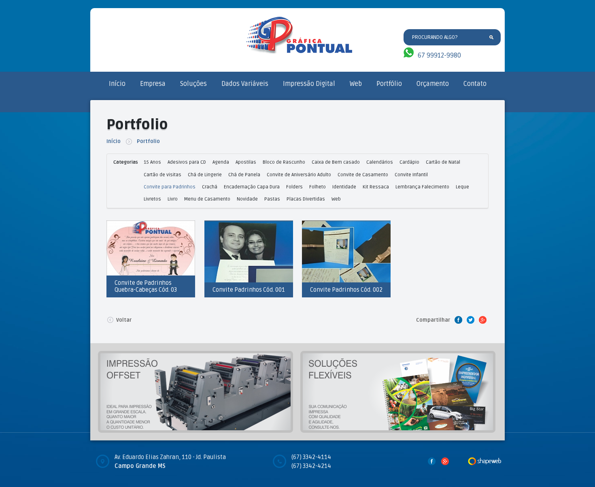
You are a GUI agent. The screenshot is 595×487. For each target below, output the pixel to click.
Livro (173, 199)
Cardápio (409, 162)
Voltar (124, 320)
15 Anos (152, 162)
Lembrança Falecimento (422, 187)
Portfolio (148, 141)
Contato (475, 84)
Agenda (220, 162)
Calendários (379, 162)
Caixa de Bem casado (336, 162)
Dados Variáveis (244, 84)
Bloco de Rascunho (284, 162)
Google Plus (482, 320)
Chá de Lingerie (205, 175)
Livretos (152, 199)
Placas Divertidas (306, 199)
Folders (294, 187)
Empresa (153, 84)
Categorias (125, 162)
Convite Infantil (411, 175)
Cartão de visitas (162, 175)
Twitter (470, 320)
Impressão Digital (309, 84)
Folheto (317, 187)
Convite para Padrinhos (170, 187)
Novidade (247, 199)
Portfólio (389, 84)
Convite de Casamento (363, 175)
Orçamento (432, 84)
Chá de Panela (244, 175)
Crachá (209, 187)
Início (117, 84)
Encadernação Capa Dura (252, 187)
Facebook (458, 320)
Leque (462, 187)
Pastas (272, 199)
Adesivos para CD (187, 162)
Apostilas (246, 162)
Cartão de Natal (443, 162)
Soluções (193, 84)
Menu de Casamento (207, 199)
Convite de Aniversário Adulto (299, 175)
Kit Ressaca (376, 187)
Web (356, 84)
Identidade (344, 187)
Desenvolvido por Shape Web (484, 461)
